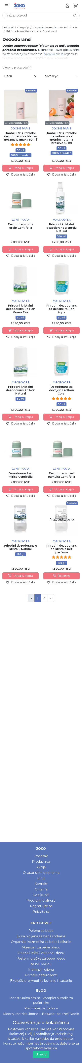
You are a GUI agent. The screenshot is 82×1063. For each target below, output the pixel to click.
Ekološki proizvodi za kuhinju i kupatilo (41, 981)
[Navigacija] (6, 5)
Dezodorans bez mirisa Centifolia (21, 475)
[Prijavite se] (67, 6)
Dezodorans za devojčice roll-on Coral (61, 390)
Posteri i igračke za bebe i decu (41, 958)
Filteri (8, 76)
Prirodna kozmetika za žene (22, 31)
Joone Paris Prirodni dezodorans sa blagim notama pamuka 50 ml (20, 136)
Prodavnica (41, 861)
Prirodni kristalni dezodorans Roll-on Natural (20, 390)
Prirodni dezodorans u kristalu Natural (20, 547)
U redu (41, 1054)
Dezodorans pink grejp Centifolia (20, 226)
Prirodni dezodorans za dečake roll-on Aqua (61, 309)
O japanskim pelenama (41, 873)
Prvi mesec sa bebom (41, 1008)
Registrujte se (41, 906)
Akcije (41, 867)
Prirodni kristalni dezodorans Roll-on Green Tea (20, 309)
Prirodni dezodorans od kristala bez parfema (61, 549)
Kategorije (23, 27)
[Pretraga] (75, 15)
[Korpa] (75, 6)
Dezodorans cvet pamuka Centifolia (61, 475)
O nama (41, 889)
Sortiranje (51, 76)
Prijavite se (41, 911)
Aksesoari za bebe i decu (41, 947)
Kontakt (41, 884)
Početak (41, 856)
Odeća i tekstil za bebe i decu (41, 953)
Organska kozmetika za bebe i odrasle (55, 27)
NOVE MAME (41, 964)
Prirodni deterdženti (41, 975)
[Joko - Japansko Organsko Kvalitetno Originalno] (19, 6)
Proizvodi (7, 27)
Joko (41, 849)
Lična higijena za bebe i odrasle (41, 936)
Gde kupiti (41, 895)
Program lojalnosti (41, 900)
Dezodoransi (50, 31)
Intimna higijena (41, 969)
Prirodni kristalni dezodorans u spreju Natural (61, 228)
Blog (41, 878)
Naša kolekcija (53, 54)
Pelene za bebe (41, 931)
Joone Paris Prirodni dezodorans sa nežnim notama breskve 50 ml (62, 138)
